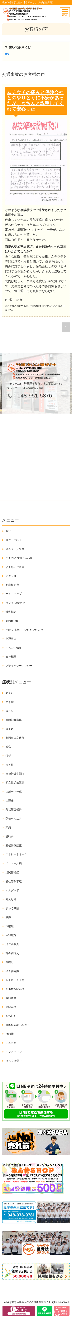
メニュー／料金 (15, 548)
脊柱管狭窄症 (14, 881)
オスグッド (12, 890)
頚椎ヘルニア (14, 818)
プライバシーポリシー (19, 665)
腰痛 (8, 917)
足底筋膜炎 (12, 944)
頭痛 (8, 827)
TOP (8, 531)
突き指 (10, 701)
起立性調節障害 (15, 782)
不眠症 (10, 926)
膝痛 (8, 746)
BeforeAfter (12, 620)
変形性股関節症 (15, 989)
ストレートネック (16, 854)
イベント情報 (14, 647)
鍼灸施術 (11, 611)
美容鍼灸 (11, 935)
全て (7, 54)
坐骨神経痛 (12, 971)
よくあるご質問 (15, 566)
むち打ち (11, 1015)
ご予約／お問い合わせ (19, 558)
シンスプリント (15, 1051)
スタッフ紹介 (14, 540)
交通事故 (11, 638)
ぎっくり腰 (12, 908)
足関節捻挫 (12, 872)
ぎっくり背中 (14, 1060)
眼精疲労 (11, 998)
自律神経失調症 (15, 773)
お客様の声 (12, 584)
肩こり (10, 710)
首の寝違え (12, 953)
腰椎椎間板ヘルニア (18, 1024)
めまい (10, 692)
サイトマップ (14, 593)
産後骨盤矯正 (14, 845)
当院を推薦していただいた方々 (24, 629)
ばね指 (10, 1033)
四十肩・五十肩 (15, 980)
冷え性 (10, 764)
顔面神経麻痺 (14, 719)
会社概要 (11, 656)
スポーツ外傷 (14, 791)
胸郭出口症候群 (15, 737)
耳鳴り (10, 962)
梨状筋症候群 (14, 809)
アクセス (11, 576)
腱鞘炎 (10, 836)
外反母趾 (11, 899)
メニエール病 (14, 863)
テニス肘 (11, 1042)
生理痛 (10, 800)
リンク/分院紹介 (15, 602)
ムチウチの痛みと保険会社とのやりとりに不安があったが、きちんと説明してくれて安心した (35, 100)
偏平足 (10, 728)
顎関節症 (11, 1006)
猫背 (8, 755)
